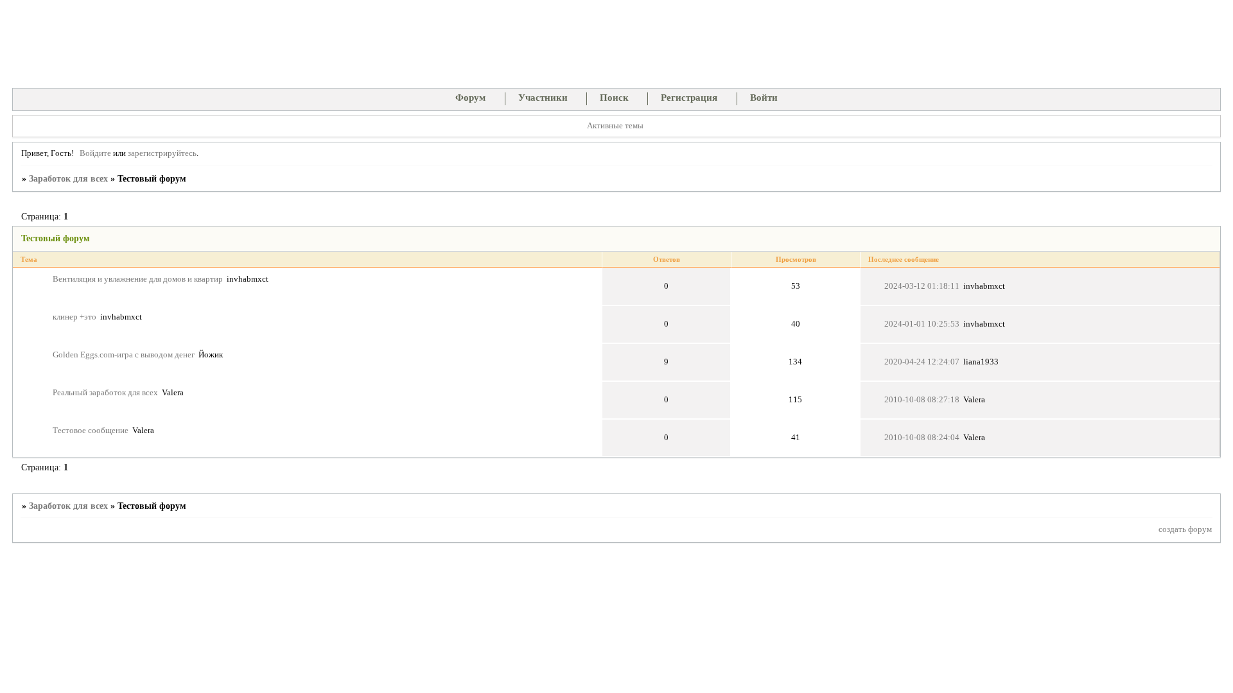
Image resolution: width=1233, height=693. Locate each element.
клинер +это (74, 316)
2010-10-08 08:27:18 (921, 399)
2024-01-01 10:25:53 (921, 324)
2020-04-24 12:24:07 (921, 361)
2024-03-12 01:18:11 (921, 286)
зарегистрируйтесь (162, 153)
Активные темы (615, 125)
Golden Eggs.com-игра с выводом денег (124, 354)
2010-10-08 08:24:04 (921, 437)
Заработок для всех (68, 179)
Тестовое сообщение (90, 430)
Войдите (95, 153)
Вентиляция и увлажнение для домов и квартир (138, 279)
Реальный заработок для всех (105, 392)
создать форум (1185, 529)
